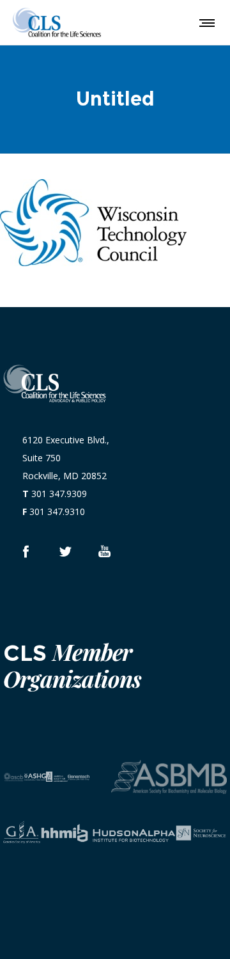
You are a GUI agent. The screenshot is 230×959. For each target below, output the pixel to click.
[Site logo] (57, 22)
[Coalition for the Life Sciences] (25, 551)
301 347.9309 (59, 493)
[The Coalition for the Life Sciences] (64, 551)
